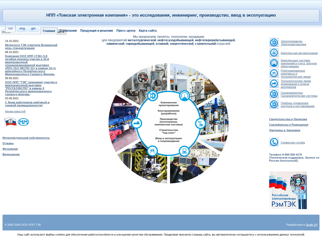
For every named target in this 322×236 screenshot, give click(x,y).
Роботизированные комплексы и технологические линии (296, 73)
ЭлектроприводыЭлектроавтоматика (293, 43)
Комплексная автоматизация (299, 53)
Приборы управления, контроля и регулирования (297, 105)
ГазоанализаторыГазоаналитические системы (299, 94)
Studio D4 (311, 224)
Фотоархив (10, 148)
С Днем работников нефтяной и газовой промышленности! (27, 104)
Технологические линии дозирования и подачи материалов (296, 83)
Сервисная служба (293, 142)
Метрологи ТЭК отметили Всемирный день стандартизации (31, 46)
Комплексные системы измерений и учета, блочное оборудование (299, 63)
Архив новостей (15, 111)
